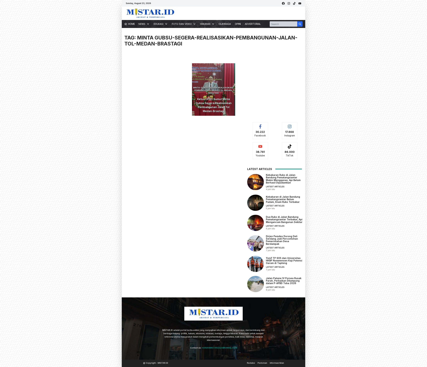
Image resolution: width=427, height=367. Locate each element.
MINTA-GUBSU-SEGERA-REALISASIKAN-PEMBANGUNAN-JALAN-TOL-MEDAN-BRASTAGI (213, 90)
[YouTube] (299, 3)
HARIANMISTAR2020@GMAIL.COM (219, 348)
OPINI (238, 23)
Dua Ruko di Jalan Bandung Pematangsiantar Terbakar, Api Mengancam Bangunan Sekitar (284, 219)
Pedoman (262, 363)
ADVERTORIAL (253, 23)
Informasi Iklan (277, 363)
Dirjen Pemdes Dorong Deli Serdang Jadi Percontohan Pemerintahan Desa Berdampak (282, 240)
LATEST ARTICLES (275, 186)
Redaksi (251, 363)
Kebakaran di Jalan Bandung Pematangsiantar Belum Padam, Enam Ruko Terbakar (283, 199)
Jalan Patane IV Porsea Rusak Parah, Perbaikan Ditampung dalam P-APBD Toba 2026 (283, 281)
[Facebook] (283, 3)
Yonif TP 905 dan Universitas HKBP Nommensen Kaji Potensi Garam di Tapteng (284, 261)
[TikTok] (294, 3)
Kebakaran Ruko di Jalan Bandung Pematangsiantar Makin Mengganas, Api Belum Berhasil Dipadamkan (283, 179)
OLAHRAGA (225, 23)
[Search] (300, 24)
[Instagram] (288, 3)
